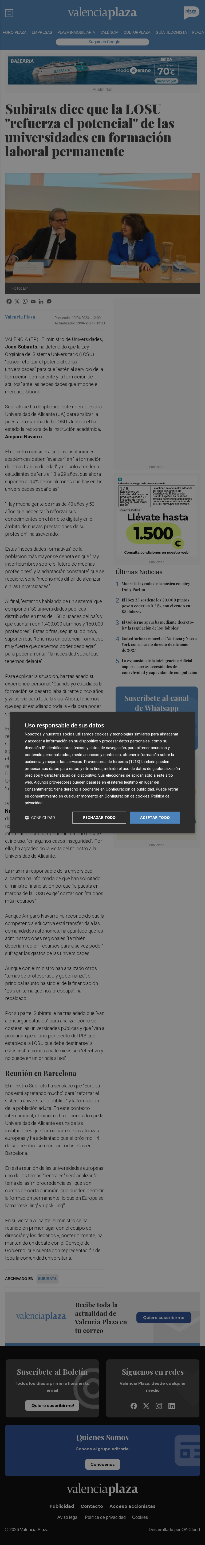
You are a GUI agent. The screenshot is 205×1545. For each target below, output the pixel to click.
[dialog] (102, 772)
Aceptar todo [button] (155, 817)
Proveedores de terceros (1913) (112, 761)
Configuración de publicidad (130, 789)
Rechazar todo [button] (99, 817)
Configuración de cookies (127, 795)
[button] (40, 818)
